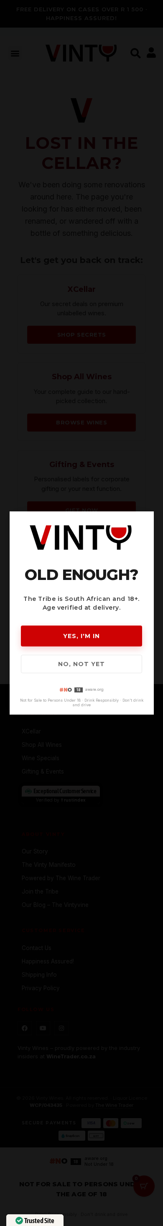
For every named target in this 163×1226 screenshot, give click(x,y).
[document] (81, 613)
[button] (146, 519)
